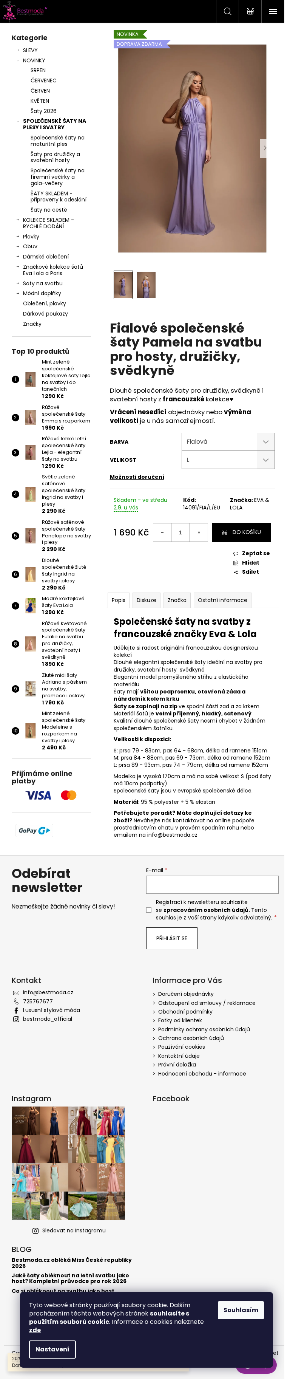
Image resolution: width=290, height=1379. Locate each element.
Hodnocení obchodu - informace (202, 1073)
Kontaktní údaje (179, 1056)
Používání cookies (181, 1047)
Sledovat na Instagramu (74, 1230)
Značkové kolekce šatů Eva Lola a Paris (53, 270)
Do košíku (247, 532)
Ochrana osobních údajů (191, 1038)
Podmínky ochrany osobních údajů (204, 1029)
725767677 (38, 1001)
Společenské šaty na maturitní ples (58, 141)
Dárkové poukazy (45, 313)
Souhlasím (241, 1310)
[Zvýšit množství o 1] (199, 532)
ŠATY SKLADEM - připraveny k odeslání (58, 197)
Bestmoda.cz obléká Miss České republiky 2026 (72, 1263)
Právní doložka (177, 1064)
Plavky (31, 236)
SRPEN (38, 70)
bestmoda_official (47, 1019)
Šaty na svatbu (43, 283)
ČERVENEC (44, 80)
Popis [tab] (118, 600)
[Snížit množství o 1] (162, 532)
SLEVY (30, 50)
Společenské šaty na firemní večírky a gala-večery (58, 177)
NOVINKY (34, 60)
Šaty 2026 (44, 111)
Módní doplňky (42, 293)
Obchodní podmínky (185, 1011)
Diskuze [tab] (146, 600)
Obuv (30, 246)
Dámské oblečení (46, 256)
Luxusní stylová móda (51, 1010)
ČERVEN (40, 90)
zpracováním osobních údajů (206, 910)
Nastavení (52, 1349)
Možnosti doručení (137, 477)
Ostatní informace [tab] (222, 600)
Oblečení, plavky (44, 303)
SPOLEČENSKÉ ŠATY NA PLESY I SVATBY (54, 124)
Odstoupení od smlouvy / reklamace (207, 1003)
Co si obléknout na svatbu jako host (63, 1291)
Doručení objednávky (186, 994)
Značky (32, 324)
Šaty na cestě (49, 210)
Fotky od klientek (180, 1020)
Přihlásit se (171, 938)
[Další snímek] (265, 148)
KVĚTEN (40, 101)
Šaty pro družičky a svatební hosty (55, 157)
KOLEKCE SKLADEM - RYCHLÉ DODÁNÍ (48, 223)
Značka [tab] (177, 600)
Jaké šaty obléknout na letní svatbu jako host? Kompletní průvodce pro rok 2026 (70, 1279)
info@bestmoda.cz (48, 992)
